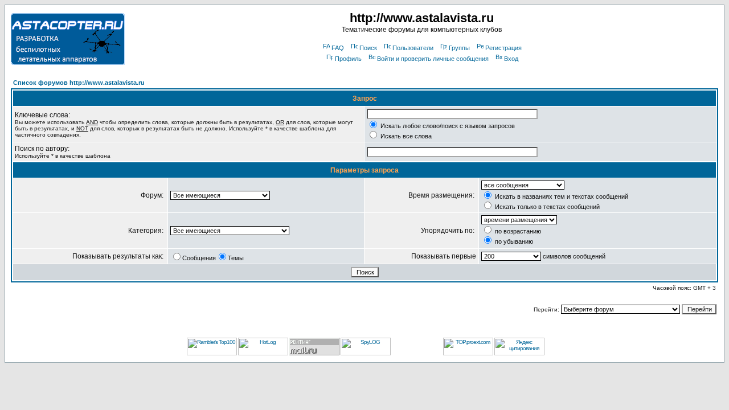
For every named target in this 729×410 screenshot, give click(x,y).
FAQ (337, 47)
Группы (459, 47)
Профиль (348, 58)
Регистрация (503, 47)
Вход (511, 58)
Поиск (368, 47)
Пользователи (412, 47)
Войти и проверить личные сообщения (433, 58)
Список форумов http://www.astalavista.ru (79, 82)
